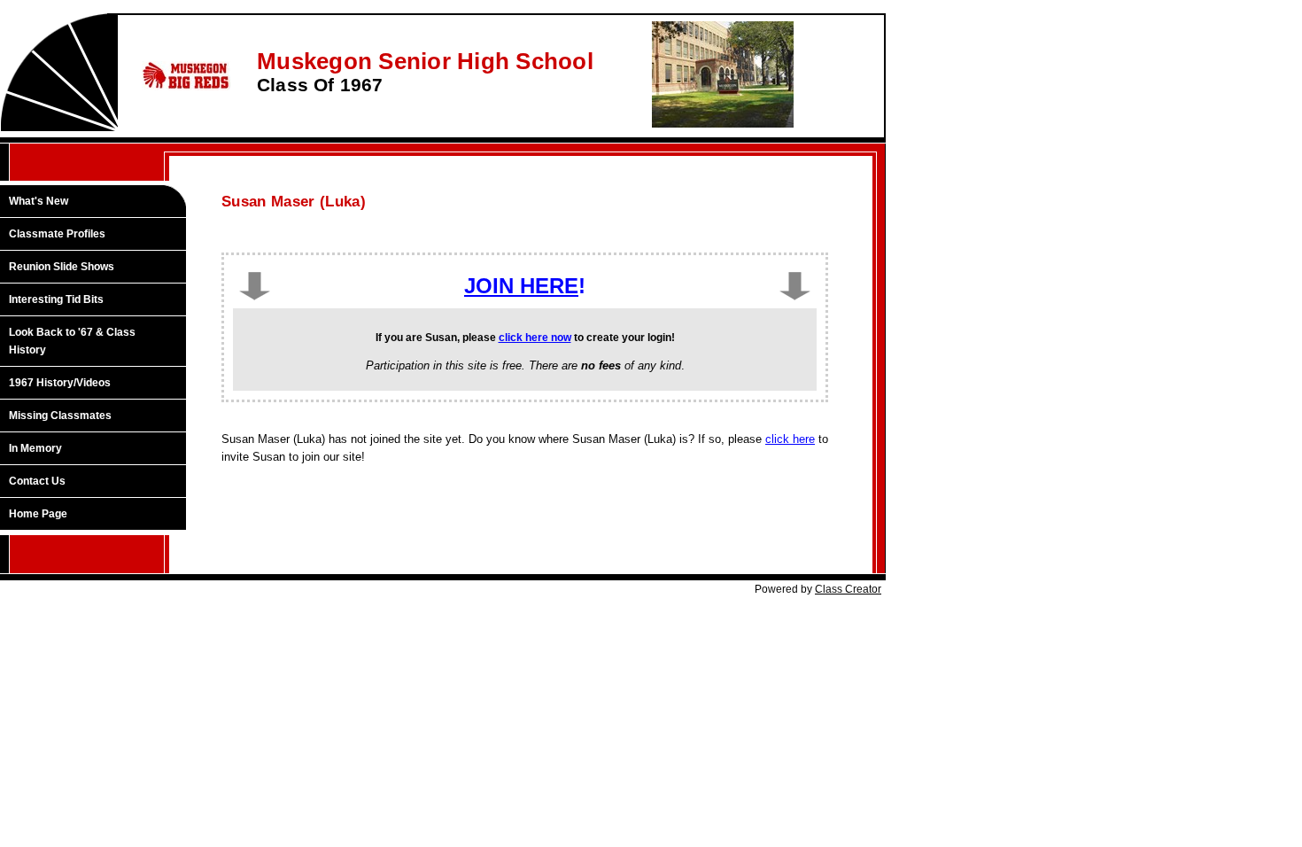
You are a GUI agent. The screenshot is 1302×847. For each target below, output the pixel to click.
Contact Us (37, 481)
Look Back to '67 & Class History (72, 341)
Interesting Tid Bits (56, 299)
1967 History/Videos (60, 383)
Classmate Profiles (57, 234)
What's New (38, 201)
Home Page (38, 514)
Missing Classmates (60, 415)
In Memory (35, 448)
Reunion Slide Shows (61, 266)
